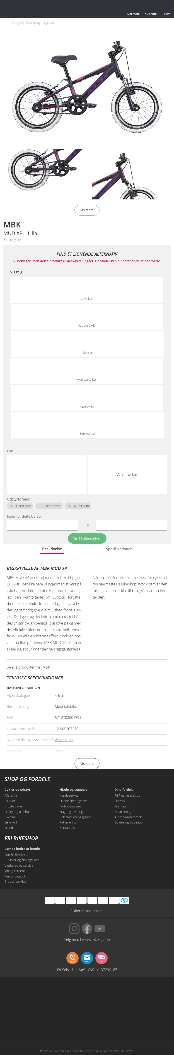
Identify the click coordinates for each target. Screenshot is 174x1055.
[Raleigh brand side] (52, 1026)
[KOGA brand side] (156, 992)
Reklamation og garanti (76, 817)
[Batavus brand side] (17, 992)
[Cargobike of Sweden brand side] (121, 1009)
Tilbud (9, 828)
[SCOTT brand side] (121, 992)
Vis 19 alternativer (87, 538)
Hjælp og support (73, 789)
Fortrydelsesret (70, 806)
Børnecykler (12, 239)
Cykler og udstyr (17, 789)
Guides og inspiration (129, 822)
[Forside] (37, 9)
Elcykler (10, 801)
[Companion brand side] (52, 1009)
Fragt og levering (71, 811)
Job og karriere (15, 871)
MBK (12, 224)
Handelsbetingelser (73, 801)
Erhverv (119, 801)
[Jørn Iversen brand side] (121, 1026)
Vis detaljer (64, 739)
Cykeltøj (10, 817)
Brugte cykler (14, 806)
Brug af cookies (15, 881)
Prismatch (121, 806)
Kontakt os (67, 828)
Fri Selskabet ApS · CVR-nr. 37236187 (87, 969)
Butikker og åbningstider (22, 860)
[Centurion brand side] (17, 1009)
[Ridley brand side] (87, 1009)
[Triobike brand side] (156, 1009)
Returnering (68, 822)
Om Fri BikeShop (16, 854)
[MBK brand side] (52, 992)
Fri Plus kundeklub (127, 795)
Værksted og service (19, 865)
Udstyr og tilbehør (17, 811)
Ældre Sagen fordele (128, 817)
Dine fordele (123, 789)
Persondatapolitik (17, 876)
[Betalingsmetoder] (81, 900)
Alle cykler (12, 795)
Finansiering (122, 811)
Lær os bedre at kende (22, 849)
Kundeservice (69, 795)
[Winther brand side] (87, 992)
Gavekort (11, 822)
